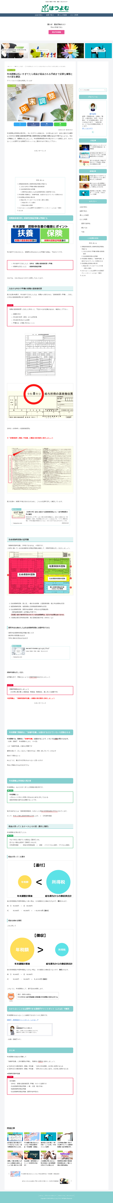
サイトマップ (70, 1195)
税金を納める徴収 (27, 205)
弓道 (82, 232)
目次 (37, 180)
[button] (105, 90)
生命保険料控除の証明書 (28, 189)
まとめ (21, 210)
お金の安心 (83, 207)
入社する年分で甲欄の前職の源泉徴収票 (32, 186)
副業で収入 (83, 211)
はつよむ (93, 114)
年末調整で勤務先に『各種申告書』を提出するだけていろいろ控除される (41, 194)
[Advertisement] (40, 163)
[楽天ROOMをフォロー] (93, 132)
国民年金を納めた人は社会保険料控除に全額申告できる (38, 192)
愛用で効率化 (85, 223)
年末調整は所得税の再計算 (27, 197)
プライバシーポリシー (50, 1195)
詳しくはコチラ (87, 128)
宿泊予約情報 (56, 32)
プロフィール (61, 1195)
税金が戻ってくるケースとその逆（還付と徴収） (35, 200)
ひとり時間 (83, 219)
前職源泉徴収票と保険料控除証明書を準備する (33, 184)
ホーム (41, 1195)
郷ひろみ (84, 228)
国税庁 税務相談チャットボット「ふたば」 (22, 1020)
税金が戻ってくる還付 (28, 202)
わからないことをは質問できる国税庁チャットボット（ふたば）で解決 (40, 208)
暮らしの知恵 (12, 70)
